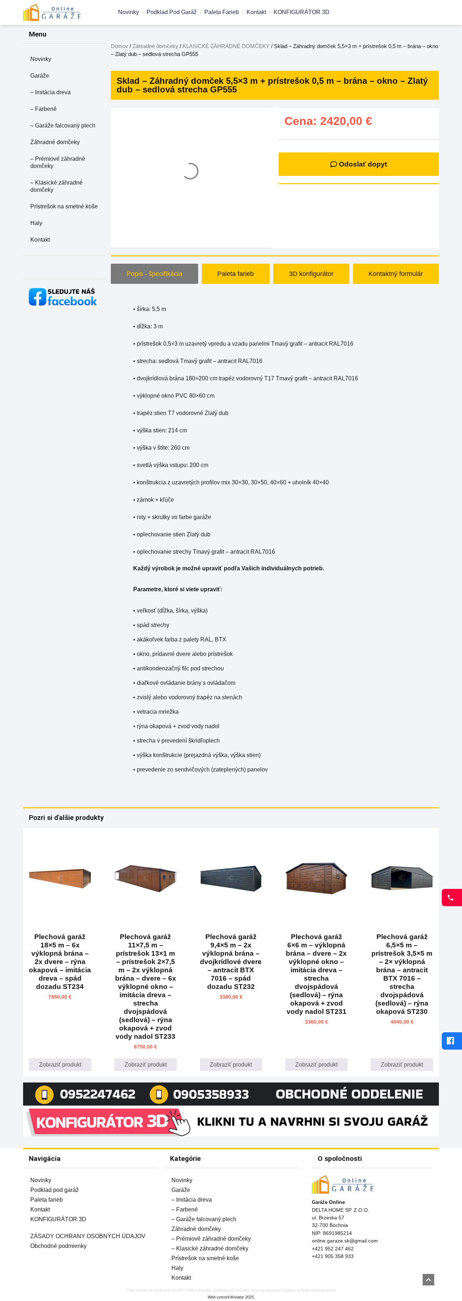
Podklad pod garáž (172, 12)
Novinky (128, 12)
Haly (36, 223)
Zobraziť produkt (60, 1065)
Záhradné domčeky (55, 142)
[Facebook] (452, 1041)
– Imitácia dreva (50, 92)
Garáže (39, 76)
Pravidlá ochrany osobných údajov (265, 1290)
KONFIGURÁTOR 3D (302, 12)
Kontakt (256, 12)
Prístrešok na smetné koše (64, 206)
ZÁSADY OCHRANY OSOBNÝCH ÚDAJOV (87, 1236)
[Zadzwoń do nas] (452, 897)
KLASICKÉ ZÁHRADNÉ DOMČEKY (226, 46)
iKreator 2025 (242, 1297)
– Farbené (43, 109)
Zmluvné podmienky (317, 1290)
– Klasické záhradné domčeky (56, 186)
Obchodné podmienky (58, 1246)
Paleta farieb (221, 12)
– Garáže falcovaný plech (62, 125)
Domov (119, 46)
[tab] (154, 274)
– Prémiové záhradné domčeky (57, 162)
